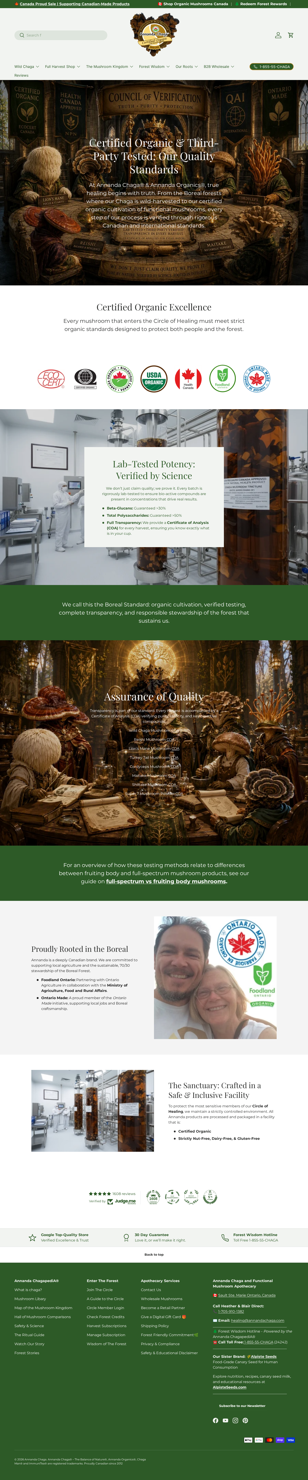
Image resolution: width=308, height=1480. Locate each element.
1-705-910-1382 (231, 1311)
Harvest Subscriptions (106, 1326)
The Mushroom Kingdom (107, 66)
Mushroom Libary (30, 1299)
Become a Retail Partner (163, 1308)
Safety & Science (29, 1326)
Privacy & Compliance (160, 1344)
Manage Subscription (106, 1335)
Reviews (21, 75)
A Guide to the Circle (105, 1299)
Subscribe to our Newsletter (242, 1406)
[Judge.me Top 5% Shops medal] (210, 1197)
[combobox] (60, 35)
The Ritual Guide (29, 1335)
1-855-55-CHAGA (258, 1342)
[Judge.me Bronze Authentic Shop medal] (191, 1197)
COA (175, 730)
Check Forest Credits (105, 1317)
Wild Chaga (24, 66)
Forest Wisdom (152, 66)
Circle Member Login (105, 1308)
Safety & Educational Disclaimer (169, 1353)
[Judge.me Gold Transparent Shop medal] (172, 1197)
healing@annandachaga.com (257, 1320)
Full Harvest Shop (60, 66)
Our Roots (184, 66)
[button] (291, 35)
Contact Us (151, 1290)
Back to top (154, 1255)
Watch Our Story (29, 1344)
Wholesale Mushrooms (161, 1299)
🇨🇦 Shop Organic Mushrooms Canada (193, 4)
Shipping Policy (155, 1326)
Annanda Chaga (35, 1459)
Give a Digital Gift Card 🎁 (163, 1317)
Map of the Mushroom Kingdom (43, 1308)
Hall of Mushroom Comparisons (42, 1317)
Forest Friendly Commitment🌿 (169, 1335)
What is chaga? (28, 1290)
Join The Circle (100, 1290)
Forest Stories (26, 1353)
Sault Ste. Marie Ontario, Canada (247, 1295)
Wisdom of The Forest (106, 1344)
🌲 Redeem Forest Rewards (261, 4)
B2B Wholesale (216, 66)
